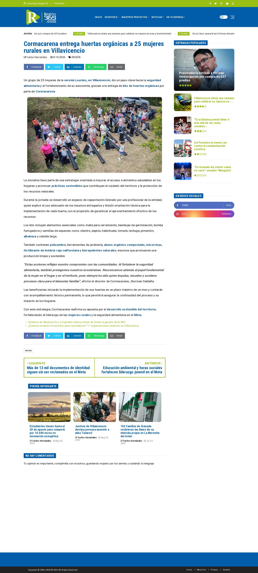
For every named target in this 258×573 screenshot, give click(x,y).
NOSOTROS (111, 17)
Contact (226, 570)
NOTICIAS (156, 17)
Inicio (189, 570)
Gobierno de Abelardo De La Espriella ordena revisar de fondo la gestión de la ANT (77, 322)
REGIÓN (76, 57)
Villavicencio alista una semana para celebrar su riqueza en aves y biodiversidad (107, 33)
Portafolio (59, 3)
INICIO (98, 17)
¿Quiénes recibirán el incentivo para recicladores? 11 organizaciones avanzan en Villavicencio (83, 325)
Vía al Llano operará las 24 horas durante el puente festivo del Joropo (206, 33)
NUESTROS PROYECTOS (134, 17)
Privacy (214, 570)
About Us (201, 570)
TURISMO (57, 33)
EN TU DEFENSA (175, 17)
